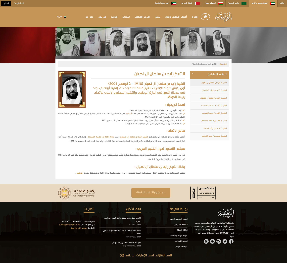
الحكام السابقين (181, 225)
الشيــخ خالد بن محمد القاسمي (214, 105)
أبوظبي (128, 114)
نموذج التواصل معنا (79, 228)
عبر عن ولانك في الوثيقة (150, 192)
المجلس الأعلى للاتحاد (110, 93)
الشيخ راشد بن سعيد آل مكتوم (134, 137)
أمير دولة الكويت (162, 3)
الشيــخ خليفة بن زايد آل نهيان (214, 90)
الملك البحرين (187, 3)
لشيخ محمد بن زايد (260, 3)
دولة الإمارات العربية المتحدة (101, 137)
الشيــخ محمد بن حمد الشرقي (214, 136)
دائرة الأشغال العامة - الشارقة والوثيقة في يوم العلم (121, 232)
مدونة (114, 17)
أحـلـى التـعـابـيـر (181, 241)
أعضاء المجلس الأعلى (176, 17)
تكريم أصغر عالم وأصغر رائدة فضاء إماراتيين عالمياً (122, 219)
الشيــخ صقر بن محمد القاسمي (214, 121)
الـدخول (6, 3)
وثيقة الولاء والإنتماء (179, 236)
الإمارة (195, 17)
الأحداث (126, 17)
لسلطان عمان (210, 3)
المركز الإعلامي (142, 17)
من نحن (102, 17)
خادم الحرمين (233, 3)
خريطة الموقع (182, 247)
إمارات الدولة (182, 230)
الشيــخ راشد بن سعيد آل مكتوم (213, 98)
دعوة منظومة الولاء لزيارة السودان (126, 243)
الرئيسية (223, 64)
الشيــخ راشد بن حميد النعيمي (214, 113)
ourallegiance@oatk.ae (69, 225)
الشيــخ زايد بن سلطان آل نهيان (214, 83)
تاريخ (157, 17)
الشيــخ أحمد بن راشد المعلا (215, 128)
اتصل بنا (90, 17)
